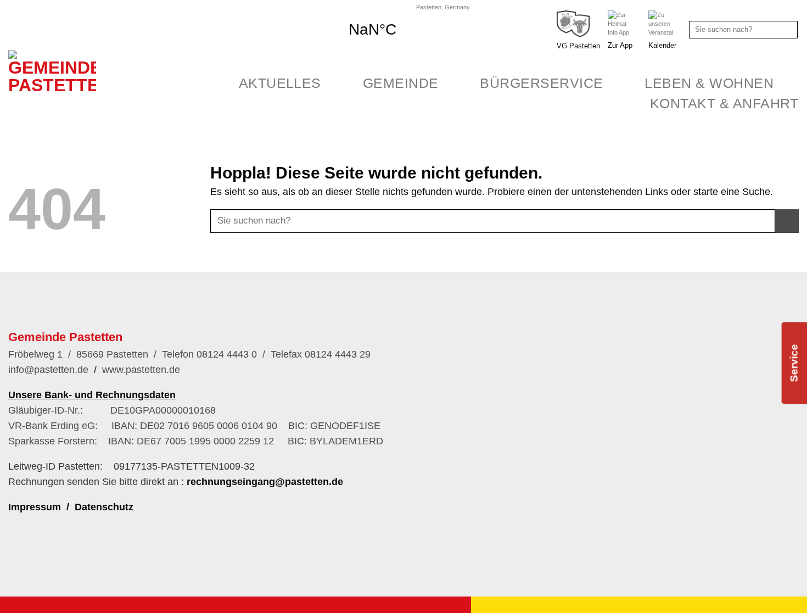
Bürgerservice (541, 83)
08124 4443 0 (225, 354)
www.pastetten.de (141, 369)
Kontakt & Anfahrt (724, 103)
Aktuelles (280, 83)
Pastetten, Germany (443, 7)
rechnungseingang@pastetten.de (265, 481)
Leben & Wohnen (709, 83)
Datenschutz (104, 506)
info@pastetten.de (48, 369)
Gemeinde (401, 83)
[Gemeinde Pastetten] (59, 113)
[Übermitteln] (788, 30)
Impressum (34, 506)
